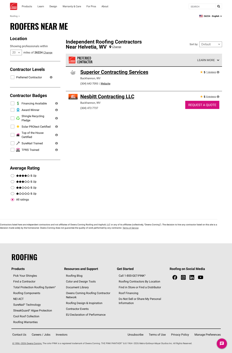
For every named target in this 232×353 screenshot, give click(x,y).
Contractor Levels (27, 69)
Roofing (14, 16)
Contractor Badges (28, 95)
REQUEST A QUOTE (202, 105)
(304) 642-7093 (89, 83)
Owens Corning (13, 6)
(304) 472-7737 (89, 108)
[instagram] (183, 277)
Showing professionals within (29, 46)
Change (47, 52)
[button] (51, 77)
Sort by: (194, 44)
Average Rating (25, 168)
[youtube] (200, 277)
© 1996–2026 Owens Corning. (27, 343)
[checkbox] (12, 199)
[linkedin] (192, 277)
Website (105, 83)
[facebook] (175, 277)
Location (18, 38)
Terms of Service (130, 227)
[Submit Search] (219, 6)
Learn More (206, 60)
